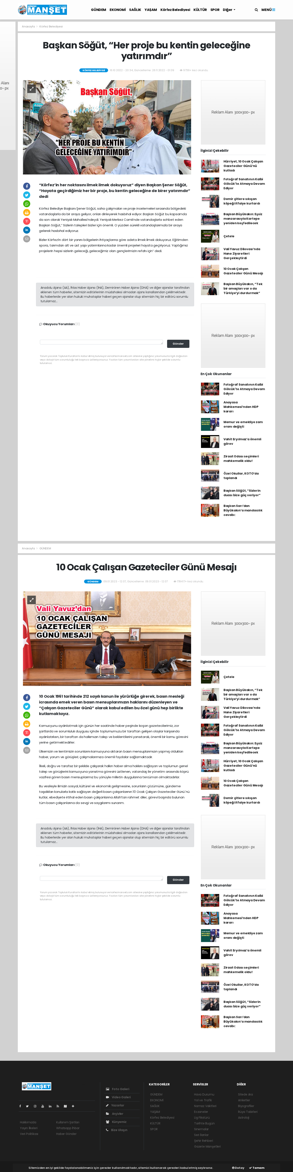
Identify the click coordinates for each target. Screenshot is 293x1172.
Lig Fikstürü (202, 1117)
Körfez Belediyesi (175, 9)
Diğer (228, 9)
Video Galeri (121, 1097)
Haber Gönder (66, 1134)
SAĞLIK (135, 9)
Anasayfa (28, 26)
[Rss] (59, 1106)
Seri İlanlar (201, 1135)
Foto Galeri (120, 1089)
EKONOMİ (118, 9)
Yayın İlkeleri (28, 1128)
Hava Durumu (204, 1094)
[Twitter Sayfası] (29, 1106)
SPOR (214, 9)
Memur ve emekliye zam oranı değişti (243, 424)
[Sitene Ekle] (75, 1106)
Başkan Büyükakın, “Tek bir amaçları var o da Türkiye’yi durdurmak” (243, 288)
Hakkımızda (28, 1122)
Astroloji (243, 1117)
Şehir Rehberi (203, 1141)
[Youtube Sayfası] (44, 1106)
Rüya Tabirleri (247, 1112)
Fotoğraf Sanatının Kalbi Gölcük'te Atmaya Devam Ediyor (244, 183)
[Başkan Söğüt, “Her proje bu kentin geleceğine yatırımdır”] (107, 127)
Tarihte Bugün (204, 1123)
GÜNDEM (98, 9)
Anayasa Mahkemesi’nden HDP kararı (241, 406)
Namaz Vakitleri (205, 1106)
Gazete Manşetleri (207, 1146)
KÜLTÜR (200, 9)
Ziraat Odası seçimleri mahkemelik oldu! (241, 458)
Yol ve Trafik (203, 1100)
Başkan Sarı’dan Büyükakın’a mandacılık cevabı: (243, 510)
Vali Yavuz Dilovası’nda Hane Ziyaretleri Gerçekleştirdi (242, 253)
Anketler (244, 1100)
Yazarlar (117, 1105)
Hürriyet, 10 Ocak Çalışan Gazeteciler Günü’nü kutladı (243, 166)
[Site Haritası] (67, 1106)
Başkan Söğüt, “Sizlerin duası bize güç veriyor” (242, 492)
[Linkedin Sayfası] (52, 1106)
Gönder (178, 344)
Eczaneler (201, 1112)
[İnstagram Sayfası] (37, 1106)
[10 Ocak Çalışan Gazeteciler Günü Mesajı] (107, 638)
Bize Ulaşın (118, 1130)
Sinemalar (201, 1129)
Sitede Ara (245, 1094)
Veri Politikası (29, 1134)
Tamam (258, 1168)
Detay (239, 1168)
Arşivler (117, 1114)
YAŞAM (151, 9)
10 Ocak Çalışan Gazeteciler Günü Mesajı (243, 271)
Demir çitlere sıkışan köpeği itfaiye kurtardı (242, 201)
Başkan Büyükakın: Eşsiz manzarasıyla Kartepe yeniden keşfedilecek (243, 218)
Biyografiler (246, 1106)
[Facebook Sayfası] (21, 1106)
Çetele (229, 236)
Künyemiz (119, 1122)
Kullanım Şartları (67, 1122)
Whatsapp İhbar (67, 1128)
